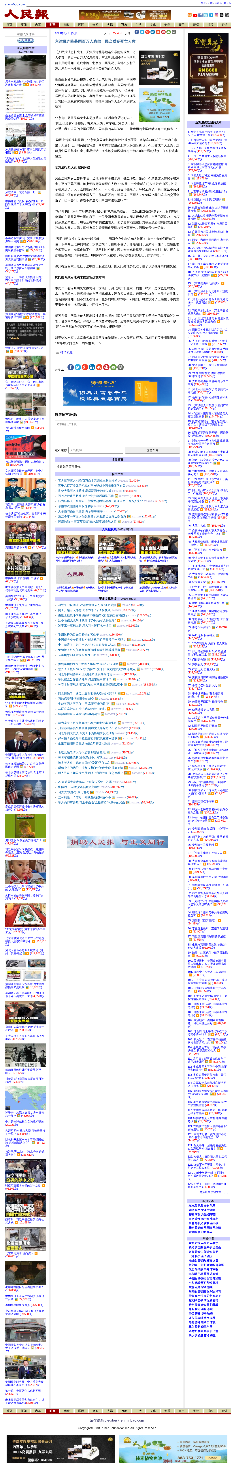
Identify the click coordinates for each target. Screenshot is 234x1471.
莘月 (206, 1273)
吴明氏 (202, 1260)
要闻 (24, 24)
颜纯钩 (208, 1251)
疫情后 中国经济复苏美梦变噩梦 (91, 787)
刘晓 (191, 1210)
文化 (153, 24)
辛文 (197, 1210)
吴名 (191, 1223)
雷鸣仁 (199, 1251)
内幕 (38, 24)
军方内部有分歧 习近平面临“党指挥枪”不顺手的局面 (106, 802)
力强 (204, 1214)
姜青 (197, 1304)
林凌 (200, 1331)
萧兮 (197, 1218)
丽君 (200, 1205)
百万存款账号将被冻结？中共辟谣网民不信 (100, 495)
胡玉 (191, 1269)
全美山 (217, 1247)
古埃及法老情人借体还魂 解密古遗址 (96, 752)
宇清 (204, 1287)
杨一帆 (205, 1218)
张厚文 (214, 1218)
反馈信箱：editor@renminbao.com (117, 1420)
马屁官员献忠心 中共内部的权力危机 (96, 708)
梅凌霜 (193, 1205)
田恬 (191, 1313)
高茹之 (208, 1295)
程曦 (191, 1214)
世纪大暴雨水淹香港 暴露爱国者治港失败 (97, 490)
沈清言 (211, 1210)
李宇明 (214, 1269)
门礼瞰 (214, 1304)
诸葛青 (193, 1331)
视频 (210, 24)
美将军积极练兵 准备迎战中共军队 (92, 757)
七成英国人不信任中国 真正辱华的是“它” (98, 703)
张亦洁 (211, 1291)
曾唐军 (220, 1265)
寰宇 (181, 24)
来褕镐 (211, 1265)
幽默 (67, 24)
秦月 (210, 1256)
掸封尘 (193, 1260)
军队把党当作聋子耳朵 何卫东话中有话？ (99, 679)
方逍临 (193, 1232)
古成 (197, 1243)
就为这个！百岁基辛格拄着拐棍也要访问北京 (101, 723)
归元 (215, 1251)
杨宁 (197, 1256)
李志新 (193, 1273)
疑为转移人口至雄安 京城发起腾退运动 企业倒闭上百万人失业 (112, 501)
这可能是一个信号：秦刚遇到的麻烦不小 (98, 797)
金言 (209, 1278)
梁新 (197, 1326)
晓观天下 (200, 1282)
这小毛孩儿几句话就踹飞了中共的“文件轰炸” (101, 620)
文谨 (204, 1210)
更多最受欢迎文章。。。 (214, 1192)
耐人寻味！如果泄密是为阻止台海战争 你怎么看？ (107, 772)
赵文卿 (193, 1300)
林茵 (209, 1260)
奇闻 (95, 24)
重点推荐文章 (26, 48)
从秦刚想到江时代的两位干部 (89, 655)
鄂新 (191, 1309)
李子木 (202, 1232)
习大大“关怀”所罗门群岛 (88, 792)
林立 (191, 1326)
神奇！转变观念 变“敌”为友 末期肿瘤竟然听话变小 (107, 684)
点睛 (197, 1287)
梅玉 (213, 1335)
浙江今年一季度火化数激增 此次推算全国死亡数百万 (107, 516)
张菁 (191, 1251)
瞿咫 (197, 1309)
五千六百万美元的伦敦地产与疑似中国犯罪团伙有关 (104, 485)
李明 (197, 1214)
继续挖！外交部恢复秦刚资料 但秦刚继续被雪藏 (103, 649)
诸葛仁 (205, 1322)
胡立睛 (193, 1265)
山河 (191, 1256)
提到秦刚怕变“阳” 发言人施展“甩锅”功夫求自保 (104, 664)
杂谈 (225, 24)
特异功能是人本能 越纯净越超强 (93, 714)
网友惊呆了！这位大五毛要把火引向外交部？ (104, 693)
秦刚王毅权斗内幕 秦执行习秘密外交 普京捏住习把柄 (104, 615)
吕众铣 (214, 1273)
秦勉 (191, 1243)
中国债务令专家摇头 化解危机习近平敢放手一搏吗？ (106, 639)
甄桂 (215, 1282)
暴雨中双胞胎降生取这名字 (88, 506)
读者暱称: (61, 450)
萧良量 (205, 1304)
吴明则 (202, 1291)
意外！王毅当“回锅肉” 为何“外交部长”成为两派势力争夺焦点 (111, 669)
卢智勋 (193, 1278)
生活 (138, 24)
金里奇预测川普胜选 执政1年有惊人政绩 (96, 743)
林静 (191, 1227)
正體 (210, 3)
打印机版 (66, 352)
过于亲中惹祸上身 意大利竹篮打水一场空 (98, 625)
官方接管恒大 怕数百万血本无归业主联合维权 (99, 480)
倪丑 (204, 1326)
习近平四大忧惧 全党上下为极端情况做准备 (98, 733)
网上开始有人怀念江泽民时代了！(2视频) (97, 610)
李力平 (217, 1295)
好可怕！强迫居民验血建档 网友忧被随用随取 (102, 738)
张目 (206, 1317)
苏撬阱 (199, 1317)
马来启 (205, 1243)
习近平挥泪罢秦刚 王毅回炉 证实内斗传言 (97, 674)
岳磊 (204, 1309)
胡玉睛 (208, 1227)
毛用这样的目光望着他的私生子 (90, 634)
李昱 (191, 1218)
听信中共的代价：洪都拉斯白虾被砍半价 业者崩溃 (105, 767)
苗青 (191, 1295)
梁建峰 (199, 1227)
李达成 (208, 1300)
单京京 (208, 1331)
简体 (203, 3)
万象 (124, 24)
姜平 (200, 1300)
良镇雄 (202, 1278)
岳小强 (214, 1223)
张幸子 (208, 1247)
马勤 (191, 1322)
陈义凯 (217, 1278)
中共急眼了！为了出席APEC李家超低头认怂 (101, 644)
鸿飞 (218, 1291)
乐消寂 (199, 1269)
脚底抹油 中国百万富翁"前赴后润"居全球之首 (101, 521)
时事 (52, 24)
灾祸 (110, 24)
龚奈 (206, 1223)
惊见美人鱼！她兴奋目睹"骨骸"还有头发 (99, 762)
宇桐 (200, 1273)
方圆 (215, 1260)
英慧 (191, 1287)
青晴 (215, 1300)
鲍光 (191, 1304)
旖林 (197, 1313)
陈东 (191, 1317)
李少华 (193, 1335)
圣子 (204, 1256)
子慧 (215, 1331)
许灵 (210, 1326)
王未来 (202, 1265)
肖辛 (209, 1232)
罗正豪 (199, 1247)
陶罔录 (193, 1291)
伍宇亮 (211, 1214)
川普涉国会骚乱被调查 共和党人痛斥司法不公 (99, 728)
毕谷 (191, 1282)
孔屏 (213, 1205)
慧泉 (210, 1287)
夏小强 (199, 1295)
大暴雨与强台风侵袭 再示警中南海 (93, 511)
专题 (167, 24)
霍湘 (206, 1335)
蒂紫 (209, 1282)
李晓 (213, 1322)
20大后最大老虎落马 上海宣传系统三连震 (97, 781)
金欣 (206, 1205)
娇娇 (200, 1335)
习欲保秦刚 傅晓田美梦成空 (90, 698)
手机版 (218, 3)
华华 (204, 1313)
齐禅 (197, 1322)
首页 (9, 24)
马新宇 (214, 1243)
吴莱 (213, 1317)
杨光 (191, 1247)
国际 (81, 24)
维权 (196, 24)
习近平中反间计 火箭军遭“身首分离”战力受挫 (101, 605)
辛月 (206, 1269)
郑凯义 (199, 1223)
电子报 (227, 3)
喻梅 (210, 1313)
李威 (210, 1309)
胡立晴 (217, 1227)
